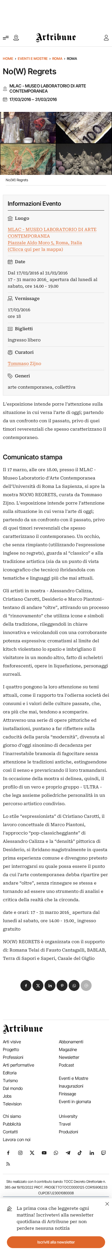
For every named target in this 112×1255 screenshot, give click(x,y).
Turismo (10, 1080)
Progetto (11, 1049)
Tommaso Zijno (24, 363)
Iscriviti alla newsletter (56, 1242)
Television (12, 1104)
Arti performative (18, 1065)
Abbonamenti (71, 1041)
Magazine (68, 1049)
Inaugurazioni (71, 1086)
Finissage (67, 1094)
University (68, 1116)
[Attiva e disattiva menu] (6, 37)
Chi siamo (12, 1116)
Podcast (66, 1065)
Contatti (10, 1131)
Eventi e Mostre (33, 58)
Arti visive (12, 1041)
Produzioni (68, 1131)
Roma (57, 58)
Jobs (7, 1096)
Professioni (13, 1057)
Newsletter (69, 1057)
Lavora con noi (16, 1139)
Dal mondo (13, 1088)
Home (8, 58)
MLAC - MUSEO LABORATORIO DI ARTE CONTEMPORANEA (47, 88)
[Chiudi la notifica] (107, 1203)
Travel (65, 1124)
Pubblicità (12, 1124)
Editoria (10, 1073)
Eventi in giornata (75, 1101)
